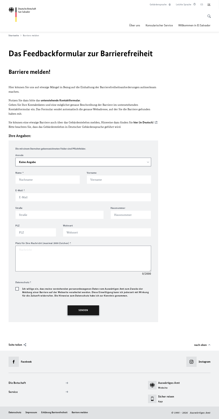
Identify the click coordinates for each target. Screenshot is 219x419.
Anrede (19, 155)
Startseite (14, 35)
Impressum (31, 412)
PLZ (17, 225)
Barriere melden (80, 412)
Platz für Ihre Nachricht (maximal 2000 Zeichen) (43, 243)
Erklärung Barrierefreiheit (54, 412)
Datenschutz (15, 412)
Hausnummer (118, 208)
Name (19, 172)
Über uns (134, 25)
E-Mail (20, 190)
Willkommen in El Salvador (194, 25)
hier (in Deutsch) (143, 122)
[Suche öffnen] (208, 14)
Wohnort (68, 225)
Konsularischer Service (159, 25)
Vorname (91, 172)
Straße (19, 208)
